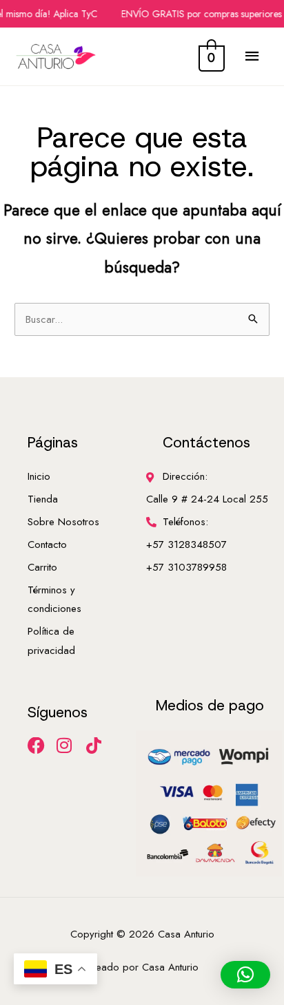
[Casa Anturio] (56, 56)
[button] (245, 974)
